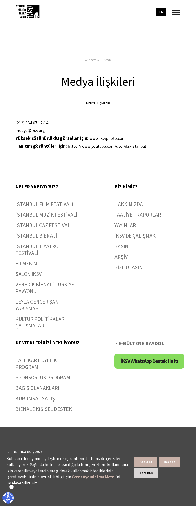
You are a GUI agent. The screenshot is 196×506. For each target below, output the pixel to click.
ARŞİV (121, 257)
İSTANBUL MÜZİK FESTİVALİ (46, 215)
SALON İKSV (29, 274)
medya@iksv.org (30, 131)
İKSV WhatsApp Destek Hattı (149, 361)
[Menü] (176, 12)
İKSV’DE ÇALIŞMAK (135, 236)
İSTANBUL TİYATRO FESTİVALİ (37, 250)
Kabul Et (146, 462)
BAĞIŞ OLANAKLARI (37, 388)
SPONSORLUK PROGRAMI (43, 377)
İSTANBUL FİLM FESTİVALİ (44, 204)
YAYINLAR (125, 225)
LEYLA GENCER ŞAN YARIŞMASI (37, 305)
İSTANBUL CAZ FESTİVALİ (44, 225)
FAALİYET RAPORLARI (138, 215)
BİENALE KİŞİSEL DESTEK (44, 409)
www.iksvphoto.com (107, 138)
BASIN (121, 246)
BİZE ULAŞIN (128, 267)
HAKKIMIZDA (128, 204)
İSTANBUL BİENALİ (36, 236)
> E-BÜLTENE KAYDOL (139, 343)
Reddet (169, 462)
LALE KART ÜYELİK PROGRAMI (36, 364)
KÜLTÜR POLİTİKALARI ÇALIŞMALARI (41, 322)
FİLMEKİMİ (27, 263)
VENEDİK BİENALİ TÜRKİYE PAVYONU (45, 288)
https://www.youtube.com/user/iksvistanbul (107, 146)
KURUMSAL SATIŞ (35, 399)
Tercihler (146, 473)
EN (161, 12)
